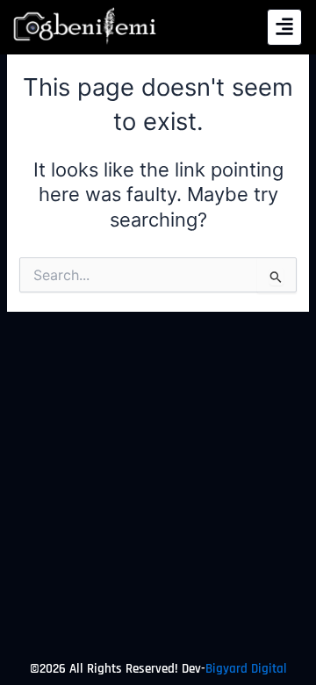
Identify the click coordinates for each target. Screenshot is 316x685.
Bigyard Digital (246, 668)
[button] (284, 27)
